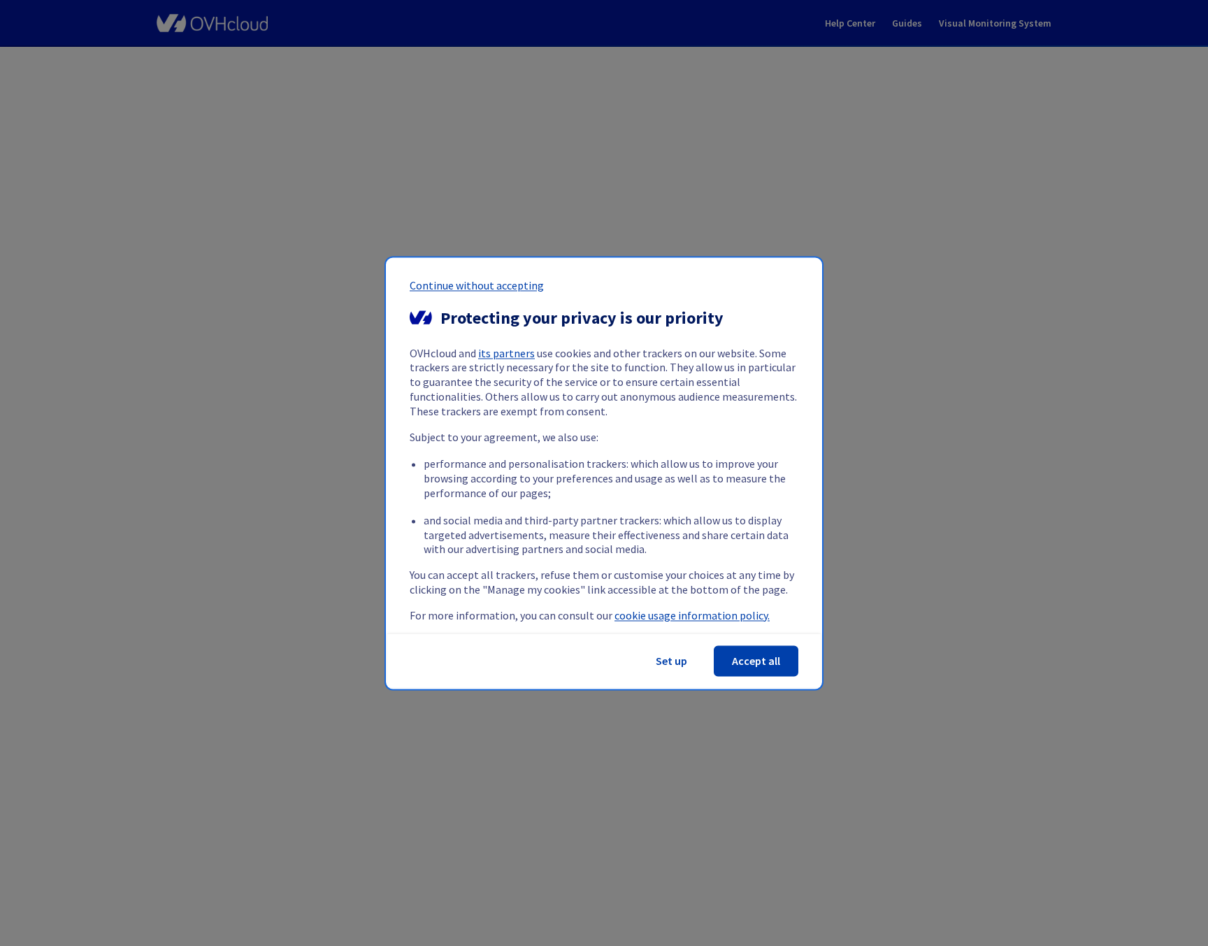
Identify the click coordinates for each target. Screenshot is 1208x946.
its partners (506, 353)
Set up (671, 661)
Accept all (756, 661)
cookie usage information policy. (692, 615)
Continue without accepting (477, 285)
